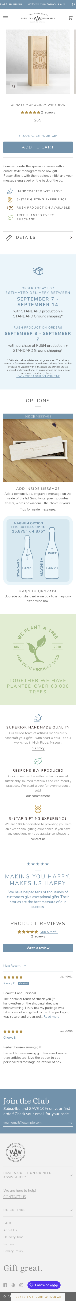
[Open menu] (9, 18)
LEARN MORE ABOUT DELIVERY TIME (38, 376)
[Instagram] (21, 1285)
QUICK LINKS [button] (14, 1210)
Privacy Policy (13, 1251)
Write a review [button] (38, 948)
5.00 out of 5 (49, 932)
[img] (13, 977)
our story (38, 748)
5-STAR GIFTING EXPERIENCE (41, 199)
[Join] (67, 1122)
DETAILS (26, 237)
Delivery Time (13, 1237)
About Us (10, 1230)
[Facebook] (5, 1285)
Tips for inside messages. (38, 509)
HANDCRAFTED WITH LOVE (40, 191)
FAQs (7, 1223)
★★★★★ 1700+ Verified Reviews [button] (38, 1296)
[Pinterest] (13, 1285)
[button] (31, 112)
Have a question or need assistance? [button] (27, 1175)
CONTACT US (14, 1197)
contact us (38, 839)
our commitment (38, 796)
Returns (9, 1244)
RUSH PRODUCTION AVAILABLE (43, 208)
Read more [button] (51, 1017)
